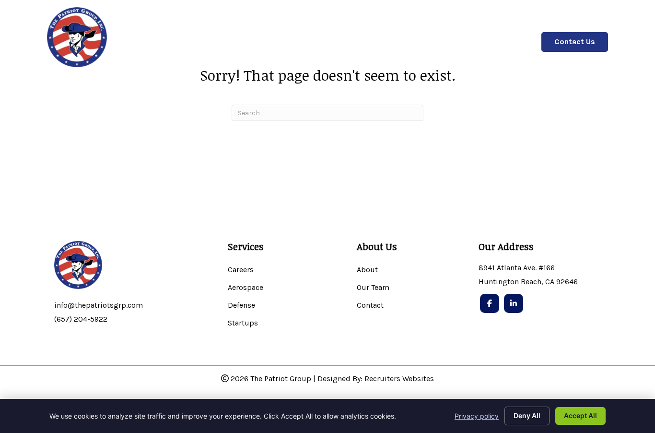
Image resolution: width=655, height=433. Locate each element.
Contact (370, 305)
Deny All (527, 415)
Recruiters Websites (399, 378)
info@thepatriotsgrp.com (98, 305)
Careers (241, 270)
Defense (241, 305)
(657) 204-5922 (80, 319)
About (367, 270)
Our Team (373, 288)
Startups (243, 323)
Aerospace (245, 288)
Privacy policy (477, 416)
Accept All (580, 415)
